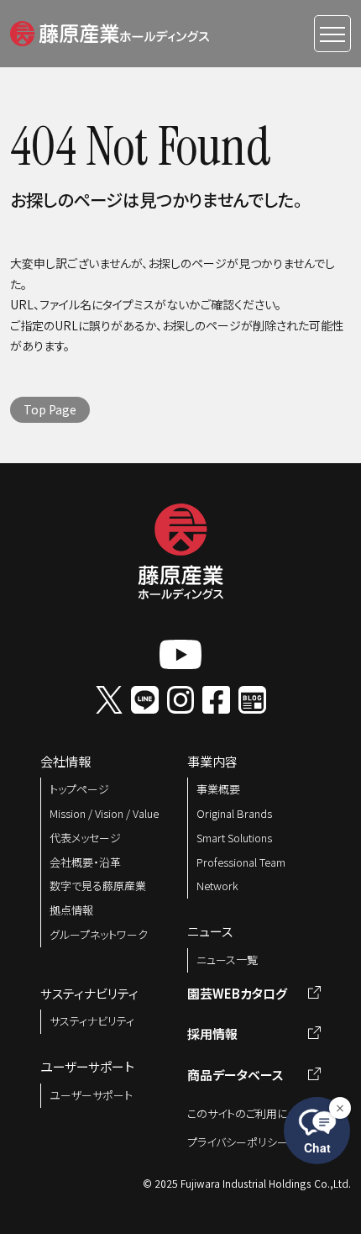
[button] (109, 31)
